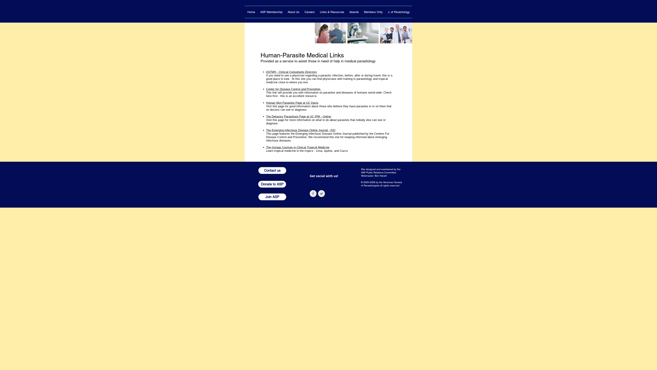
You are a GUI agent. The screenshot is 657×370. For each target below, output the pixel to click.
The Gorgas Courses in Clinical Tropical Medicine (297, 147)
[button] (293, 12)
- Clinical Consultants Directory (297, 72)
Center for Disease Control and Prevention (293, 89)
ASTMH (271, 72)
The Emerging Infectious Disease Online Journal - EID (300, 130)
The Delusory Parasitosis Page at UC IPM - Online (299, 116)
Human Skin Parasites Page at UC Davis (292, 102)
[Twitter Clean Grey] (321, 193)
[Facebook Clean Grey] (313, 193)
